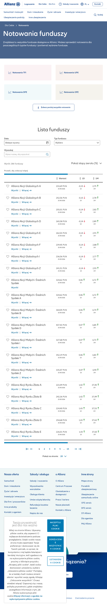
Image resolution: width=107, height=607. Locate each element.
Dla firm (52, 4)
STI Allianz (86, 513)
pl (86, 4)
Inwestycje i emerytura (75, 12)
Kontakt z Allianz (63, 510)
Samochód (9, 481)
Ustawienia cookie (55, 561)
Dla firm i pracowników (14, 501)
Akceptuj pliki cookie (55, 525)
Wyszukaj (8, 150)
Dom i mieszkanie (35, 12)
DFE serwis (86, 508)
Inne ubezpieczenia (37, 17)
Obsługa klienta (37, 494)
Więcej (25, 190)
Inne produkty (10, 507)
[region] (53, 173)
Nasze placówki (63, 505)
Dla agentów (87, 518)
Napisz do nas (36, 513)
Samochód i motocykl (13, 12)
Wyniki (14, 190)
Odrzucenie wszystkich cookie (55, 544)
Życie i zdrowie (54, 12)
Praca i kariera (62, 499)
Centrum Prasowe (64, 486)
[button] (98, 14)
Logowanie (29, 4)
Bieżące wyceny (12, 142)
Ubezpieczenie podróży (14, 17)
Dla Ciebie (43, 4)
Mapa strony (87, 481)
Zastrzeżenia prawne (84, 598)
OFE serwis (86, 503)
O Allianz (60, 481)
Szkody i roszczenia (38, 481)
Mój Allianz (86, 523)
